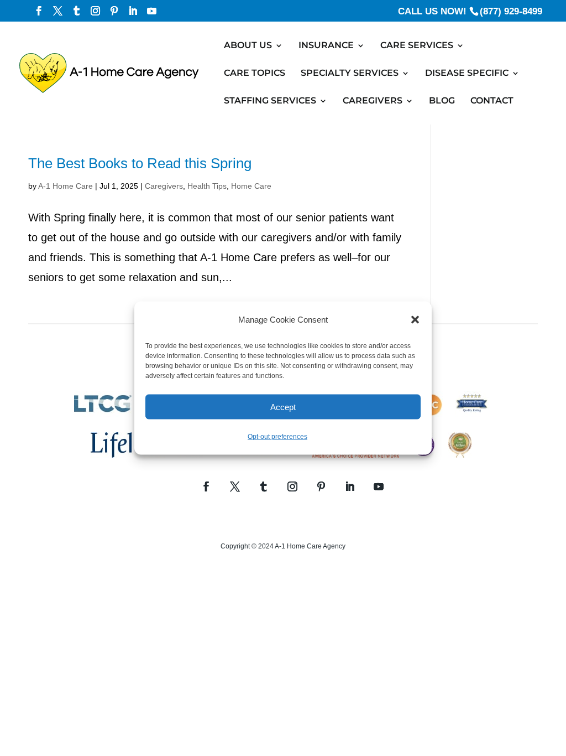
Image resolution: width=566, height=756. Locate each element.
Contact (491, 101)
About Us (248, 46)
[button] (415, 319)
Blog (442, 101)
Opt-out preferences (277, 437)
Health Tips (207, 186)
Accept (283, 406)
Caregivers (372, 101)
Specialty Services (350, 73)
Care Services (416, 46)
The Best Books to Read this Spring (139, 163)
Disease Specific (467, 73)
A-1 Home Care (65, 186)
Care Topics (254, 73)
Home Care (251, 186)
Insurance (326, 46)
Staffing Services (270, 101)
